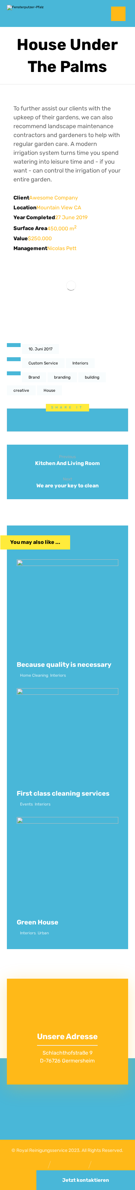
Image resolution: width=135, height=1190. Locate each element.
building (92, 377)
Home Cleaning (34, 675)
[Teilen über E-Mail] (113, 420)
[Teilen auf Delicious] (83, 420)
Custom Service (43, 363)
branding (62, 377)
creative (21, 390)
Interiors (80, 363)
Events (26, 804)
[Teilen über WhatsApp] (98, 420)
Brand (34, 377)
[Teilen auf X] (37, 420)
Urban (43, 933)
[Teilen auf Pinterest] (52, 420)
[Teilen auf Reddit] (68, 420)
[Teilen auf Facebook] (21, 420)
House (49, 390)
